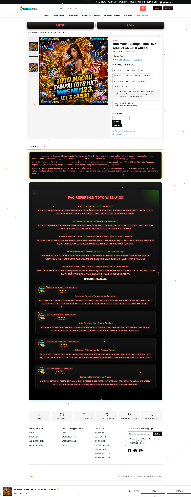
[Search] (143, 8)
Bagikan (118, 134)
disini (124, 96)
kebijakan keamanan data (147, 441)
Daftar (168, 8)
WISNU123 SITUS (36, 445)
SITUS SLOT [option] (131, 70)
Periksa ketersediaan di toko (125, 131)
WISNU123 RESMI (151, 418)
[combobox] (101, 8)
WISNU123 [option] (118, 70)
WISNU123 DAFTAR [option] (121, 81)
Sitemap (65, 445)
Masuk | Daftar (101, 2)
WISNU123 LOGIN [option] (139, 81)
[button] (33, 47)
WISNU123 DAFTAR (103, 454)
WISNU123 (112, 2)
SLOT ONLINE (152, 2)
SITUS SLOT (122, 2)
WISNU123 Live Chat (70, 441)
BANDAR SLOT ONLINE (129, 418)
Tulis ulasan (138, 60)
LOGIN (130, 25)
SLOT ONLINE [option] (145, 70)
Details (34, 146)
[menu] (95, 15)
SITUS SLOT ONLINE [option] (121, 76)
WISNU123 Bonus (69, 437)
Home (29, 32)
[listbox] (136, 78)
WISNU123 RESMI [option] (120, 87)
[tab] (34, 146)
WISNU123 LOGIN (36, 441)
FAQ (64, 433)
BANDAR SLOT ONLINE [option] (142, 76)
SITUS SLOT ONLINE (137, 2)
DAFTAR (60, 25)
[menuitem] (45, 15)
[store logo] (28, 8)
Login (157, 8)
